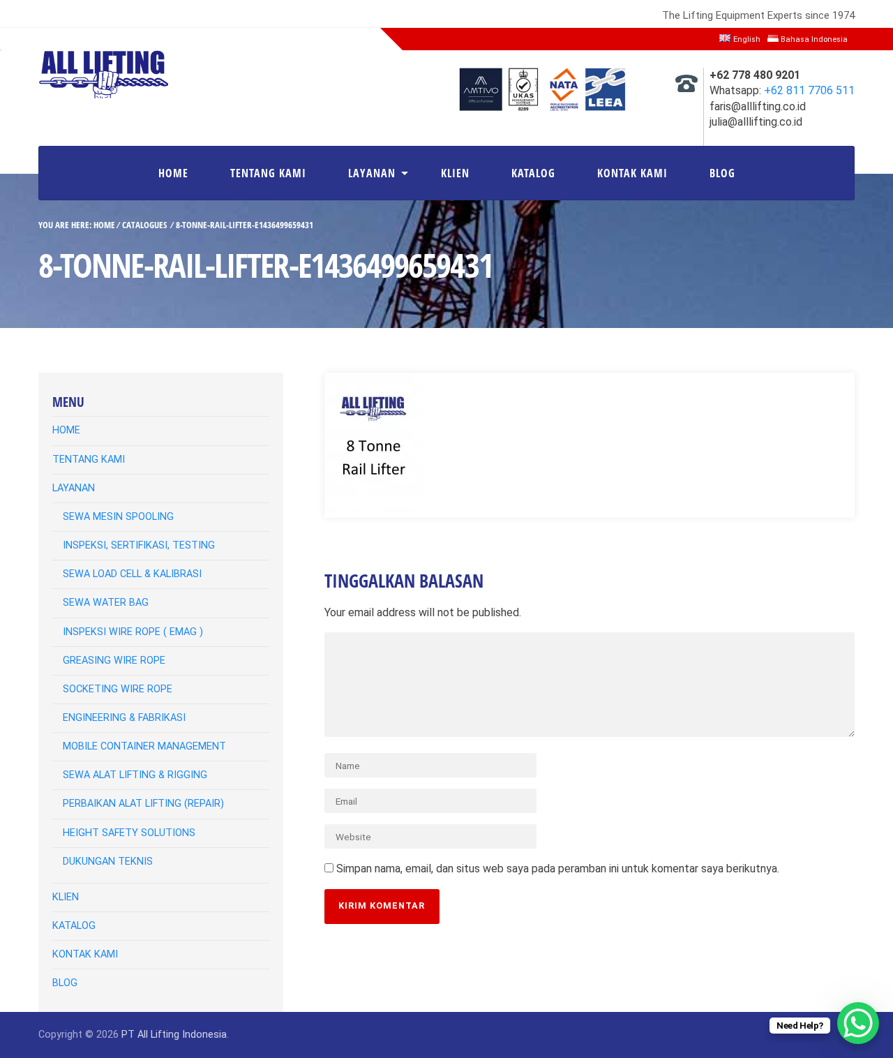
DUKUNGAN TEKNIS (108, 861)
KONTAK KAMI (632, 173)
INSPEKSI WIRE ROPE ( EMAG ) (133, 632)
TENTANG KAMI (268, 173)
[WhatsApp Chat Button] (858, 1023)
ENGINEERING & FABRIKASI (124, 718)
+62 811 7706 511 (809, 90)
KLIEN (455, 173)
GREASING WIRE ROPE (114, 660)
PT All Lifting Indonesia (174, 1035)
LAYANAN (372, 173)
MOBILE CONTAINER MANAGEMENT (144, 746)
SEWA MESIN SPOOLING (118, 517)
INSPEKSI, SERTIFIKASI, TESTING (139, 545)
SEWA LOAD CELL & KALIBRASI (132, 574)
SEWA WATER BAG (106, 603)
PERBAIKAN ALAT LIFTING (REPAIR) (143, 804)
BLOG (722, 173)
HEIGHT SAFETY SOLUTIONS (129, 833)
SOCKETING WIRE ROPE (117, 689)
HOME (173, 173)
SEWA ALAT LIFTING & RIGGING (135, 775)
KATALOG (533, 173)
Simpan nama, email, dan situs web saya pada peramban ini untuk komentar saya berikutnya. (557, 868)
